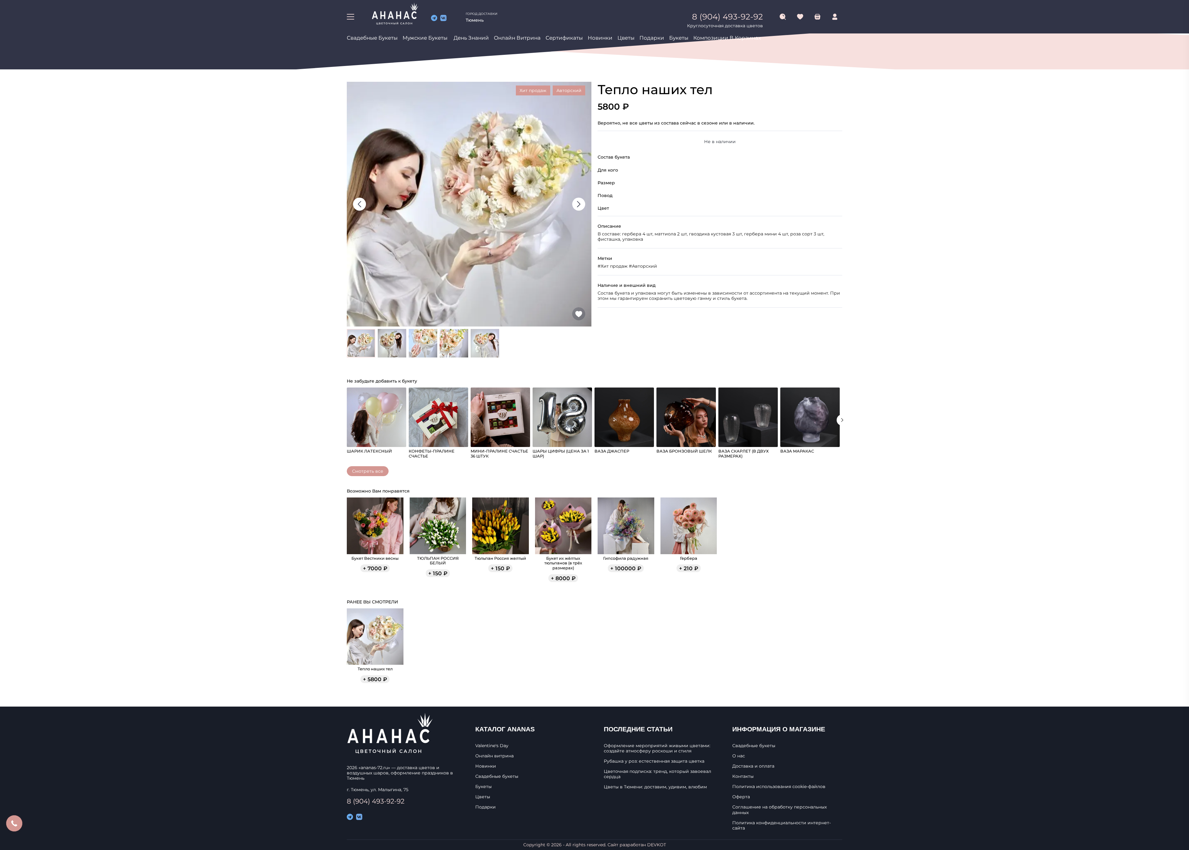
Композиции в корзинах (727, 38)
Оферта (741, 797)
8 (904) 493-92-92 (375, 801)
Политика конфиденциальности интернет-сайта (781, 825)
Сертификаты (564, 38)
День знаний (471, 38)
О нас (738, 756)
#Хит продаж (613, 266)
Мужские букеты (425, 38)
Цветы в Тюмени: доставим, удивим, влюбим (655, 787)
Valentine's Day (491, 745)
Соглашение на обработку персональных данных (779, 809)
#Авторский (643, 266)
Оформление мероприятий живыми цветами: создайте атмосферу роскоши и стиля (657, 748)
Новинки (600, 38)
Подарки (651, 38)
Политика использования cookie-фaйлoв (778, 786)
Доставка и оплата (753, 766)
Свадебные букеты (372, 38)
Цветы (625, 38)
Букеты (678, 38)
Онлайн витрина (517, 38)
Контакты (743, 776)
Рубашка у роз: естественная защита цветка (654, 761)
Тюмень (475, 20)
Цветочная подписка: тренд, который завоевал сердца (657, 774)
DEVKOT (656, 845)
